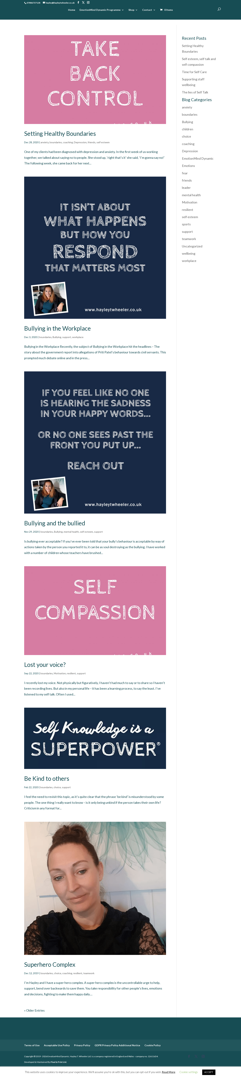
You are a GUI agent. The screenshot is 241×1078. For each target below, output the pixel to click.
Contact (147, 10)
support (66, 337)
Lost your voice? (45, 664)
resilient (71, 673)
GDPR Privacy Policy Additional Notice (117, 1045)
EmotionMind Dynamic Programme (100, 10)
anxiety (45, 142)
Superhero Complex (49, 964)
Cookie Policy (152, 1045)
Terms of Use (32, 1045)
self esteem (103, 142)
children (187, 129)
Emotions (188, 166)
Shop (131, 10)
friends (91, 142)
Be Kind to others (46, 778)
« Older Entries (34, 1010)
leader (186, 187)
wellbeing (188, 253)
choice (57, 787)
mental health (71, 531)
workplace (77, 337)
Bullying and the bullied (54, 523)
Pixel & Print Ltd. (59, 1062)
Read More (168, 1072)
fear (185, 173)
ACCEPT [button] (208, 1072)
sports (186, 224)
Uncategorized (192, 246)
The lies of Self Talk (195, 92)
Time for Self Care (194, 72)
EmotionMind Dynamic (197, 158)
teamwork (88, 973)
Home (71, 10)
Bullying (57, 337)
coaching (68, 142)
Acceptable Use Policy (57, 1045)
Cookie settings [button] (188, 1072)
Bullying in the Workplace (57, 328)
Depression (80, 142)
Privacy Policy (82, 1045)
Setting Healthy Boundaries (60, 133)
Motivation (60, 673)
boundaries (56, 142)
